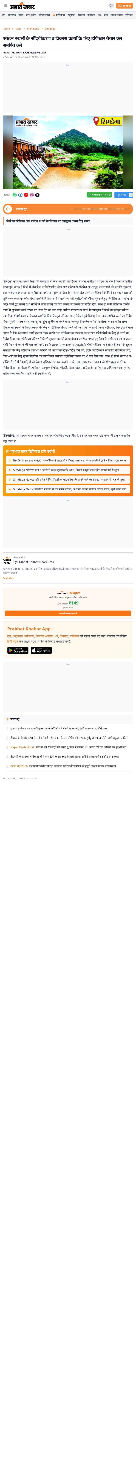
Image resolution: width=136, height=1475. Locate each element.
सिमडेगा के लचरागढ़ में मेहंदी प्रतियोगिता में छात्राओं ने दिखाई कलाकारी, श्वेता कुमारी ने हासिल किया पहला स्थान (69, 460)
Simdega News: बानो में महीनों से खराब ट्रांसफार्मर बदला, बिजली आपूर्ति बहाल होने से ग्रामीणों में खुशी (66, 470)
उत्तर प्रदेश (31, 15)
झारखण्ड (12, 15)
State (18, 28)
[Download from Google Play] (18, 650)
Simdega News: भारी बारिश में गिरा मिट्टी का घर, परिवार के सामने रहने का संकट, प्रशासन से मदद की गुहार (69, 480)
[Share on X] (37, 195)
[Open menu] (6, 6)
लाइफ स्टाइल (117, 15)
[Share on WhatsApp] (15, 195)
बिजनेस (81, 15)
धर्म (56, 636)
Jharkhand (33, 28)
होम (3, 15)
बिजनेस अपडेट (44, 636)
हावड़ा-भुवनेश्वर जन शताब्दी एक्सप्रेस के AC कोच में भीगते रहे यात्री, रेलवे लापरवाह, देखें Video (58, 728)
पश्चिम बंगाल (44, 15)
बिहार (21, 15)
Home (6, 28)
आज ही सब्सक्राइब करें (68, 613)
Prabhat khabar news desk (29, 52)
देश (9, 636)
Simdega (50, 28)
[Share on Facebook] (20, 195)
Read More (8, 578)
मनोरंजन (91, 15)
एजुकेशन (71, 15)
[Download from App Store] (41, 650)
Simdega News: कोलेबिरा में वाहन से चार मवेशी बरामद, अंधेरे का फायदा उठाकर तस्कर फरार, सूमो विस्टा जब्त (69, 489)
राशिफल (128, 15)
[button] (68, 152)
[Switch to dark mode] (111, 6)
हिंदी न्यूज (12, 641)
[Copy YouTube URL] (26, 195)
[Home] (22, 5)
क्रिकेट (64, 636)
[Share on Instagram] (32, 195)
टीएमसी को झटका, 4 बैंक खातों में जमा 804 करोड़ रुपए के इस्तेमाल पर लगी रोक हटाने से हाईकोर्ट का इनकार (64, 757)
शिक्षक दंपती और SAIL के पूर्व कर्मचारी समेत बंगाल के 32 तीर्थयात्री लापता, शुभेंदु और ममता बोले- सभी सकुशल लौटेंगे (68, 738)
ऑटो (106, 15)
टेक (99, 15)
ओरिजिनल (60, 15)
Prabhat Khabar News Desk (35, 562)
